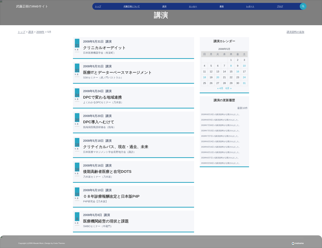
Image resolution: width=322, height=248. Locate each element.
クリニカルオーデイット (104, 48)
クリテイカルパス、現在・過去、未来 (115, 147)
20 (217, 77)
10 (244, 65)
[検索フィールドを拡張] (303, 6)
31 (244, 83)
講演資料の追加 (295, 31)
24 (244, 77)
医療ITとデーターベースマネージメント (117, 72)
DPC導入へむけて (98, 122)
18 (204, 77)
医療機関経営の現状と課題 (106, 221)
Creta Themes (59, 243)
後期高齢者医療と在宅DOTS (107, 171)
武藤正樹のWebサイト (32, 6)
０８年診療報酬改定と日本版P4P (111, 196)
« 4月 (220, 88)
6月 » (229, 88)
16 (237, 71)
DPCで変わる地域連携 (102, 97)
